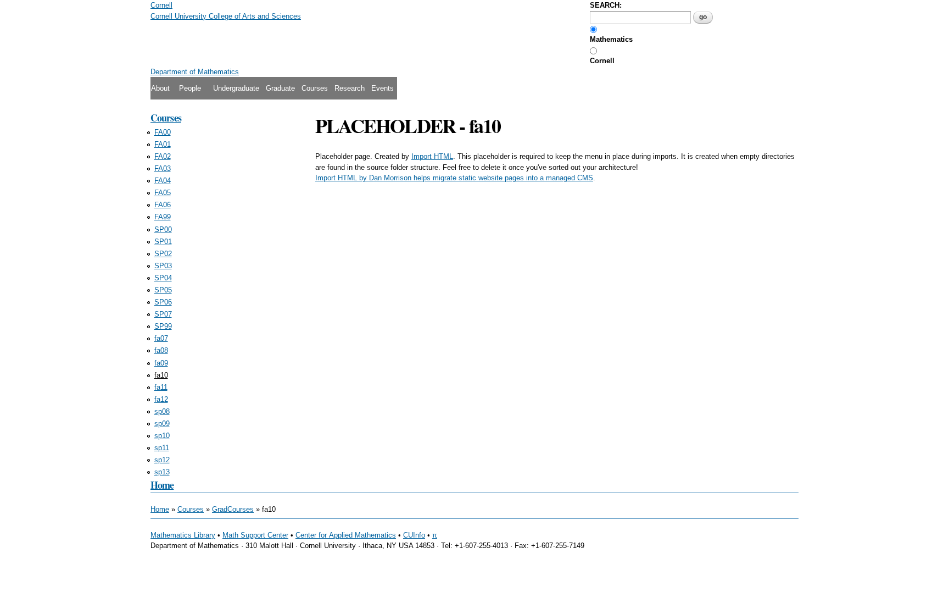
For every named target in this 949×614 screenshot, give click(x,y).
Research (349, 88)
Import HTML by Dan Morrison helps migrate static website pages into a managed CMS (454, 178)
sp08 (162, 411)
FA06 (162, 205)
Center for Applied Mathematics (345, 535)
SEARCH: (606, 5)
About (160, 88)
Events (382, 88)
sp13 (162, 472)
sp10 (162, 436)
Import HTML (432, 156)
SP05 (163, 290)
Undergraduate (236, 88)
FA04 (162, 180)
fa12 (161, 399)
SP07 (163, 314)
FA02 (162, 156)
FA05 (162, 193)
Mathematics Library (182, 535)
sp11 (161, 448)
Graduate (280, 88)
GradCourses (233, 509)
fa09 (161, 363)
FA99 (162, 217)
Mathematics (611, 39)
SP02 (163, 254)
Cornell (602, 61)
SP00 (163, 229)
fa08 (161, 350)
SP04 (163, 278)
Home (162, 485)
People (190, 88)
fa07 (161, 338)
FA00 (162, 132)
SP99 (163, 326)
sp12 (162, 460)
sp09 (162, 423)
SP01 (163, 241)
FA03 (162, 168)
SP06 (163, 302)
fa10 (161, 375)
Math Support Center (255, 535)
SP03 (163, 266)
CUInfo (414, 535)
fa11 (161, 387)
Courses (315, 88)
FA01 (162, 144)
